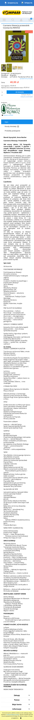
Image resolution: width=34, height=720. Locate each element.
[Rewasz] (10, 108)
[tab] (17, 122)
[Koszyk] (29, 20)
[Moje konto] (21, 20)
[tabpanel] (17, 412)
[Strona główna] (17, 11)
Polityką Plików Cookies (13, 714)
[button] (4, 20)
